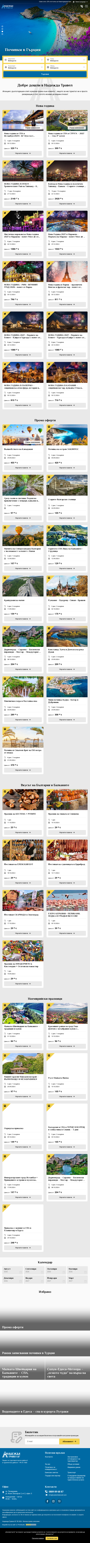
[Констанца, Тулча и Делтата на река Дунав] (67, 649)
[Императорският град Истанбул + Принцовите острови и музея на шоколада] (22, 1177)
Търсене (45, 74)
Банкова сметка (51, 1472)
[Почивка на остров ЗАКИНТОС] (67, 448)
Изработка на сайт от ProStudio (13, 1525)
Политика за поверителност (51, 1468)
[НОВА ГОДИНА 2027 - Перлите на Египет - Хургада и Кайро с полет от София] (67, 335)
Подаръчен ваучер (52, 1476)
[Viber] (59, 1501)
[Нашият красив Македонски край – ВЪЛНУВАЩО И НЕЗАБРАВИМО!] (22, 1077)
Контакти (49, 1457)
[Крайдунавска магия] (22, 599)
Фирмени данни (74, 1467)
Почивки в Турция (22, 50)
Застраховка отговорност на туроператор (74, 1459)
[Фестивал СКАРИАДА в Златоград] (22, 913)
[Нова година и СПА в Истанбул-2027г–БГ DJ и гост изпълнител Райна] (22, 133)
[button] (2, 26)
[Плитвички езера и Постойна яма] (22, 700)
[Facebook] (47, 1501)
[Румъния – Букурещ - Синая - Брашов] (67, 599)
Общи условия (73, 1464)
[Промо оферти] (45, 1313)
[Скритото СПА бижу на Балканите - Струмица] (67, 549)
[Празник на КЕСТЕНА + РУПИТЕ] (22, 813)
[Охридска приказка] (22, 1127)
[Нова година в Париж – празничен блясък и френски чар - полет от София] (67, 285)
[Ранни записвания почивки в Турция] (45, 1343)
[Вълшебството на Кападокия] (22, 448)
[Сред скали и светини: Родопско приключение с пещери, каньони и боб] (22, 498)
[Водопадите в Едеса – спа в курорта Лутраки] (45, 1397)
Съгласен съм (52, 1538)
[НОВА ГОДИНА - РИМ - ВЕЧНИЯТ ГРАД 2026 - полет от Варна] (22, 285)
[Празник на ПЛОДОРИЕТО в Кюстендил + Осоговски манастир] (22, 964)
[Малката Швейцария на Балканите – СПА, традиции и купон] (22, 1368)
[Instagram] (53, 1501)
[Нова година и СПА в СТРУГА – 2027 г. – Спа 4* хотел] (67, 133)
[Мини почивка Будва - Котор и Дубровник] (67, 700)
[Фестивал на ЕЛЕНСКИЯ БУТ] (22, 863)
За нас (47, 1464)
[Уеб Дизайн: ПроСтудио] (30, 1525)
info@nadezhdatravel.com (58, 1495)
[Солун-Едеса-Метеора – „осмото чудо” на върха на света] (67, 1368)
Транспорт (72, 1472)
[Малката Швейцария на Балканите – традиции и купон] (22, 1026)
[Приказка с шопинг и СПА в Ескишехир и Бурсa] (22, 1228)
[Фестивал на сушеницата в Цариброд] (67, 863)
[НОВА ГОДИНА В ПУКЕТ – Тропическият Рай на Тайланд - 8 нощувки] (22, 184)
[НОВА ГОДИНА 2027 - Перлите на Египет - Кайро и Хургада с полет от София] (22, 335)
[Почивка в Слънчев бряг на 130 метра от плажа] (22, 750)
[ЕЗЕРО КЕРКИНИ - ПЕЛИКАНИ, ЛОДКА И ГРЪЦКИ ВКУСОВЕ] (67, 913)
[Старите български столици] (67, 498)
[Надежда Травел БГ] (7, 6)
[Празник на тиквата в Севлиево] (67, 813)
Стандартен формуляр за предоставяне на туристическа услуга (76, 1478)
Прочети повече (38, 1538)
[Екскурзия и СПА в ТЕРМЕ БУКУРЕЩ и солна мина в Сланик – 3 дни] (67, 1127)
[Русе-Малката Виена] (67, 1077)
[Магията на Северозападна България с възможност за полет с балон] (22, 549)
